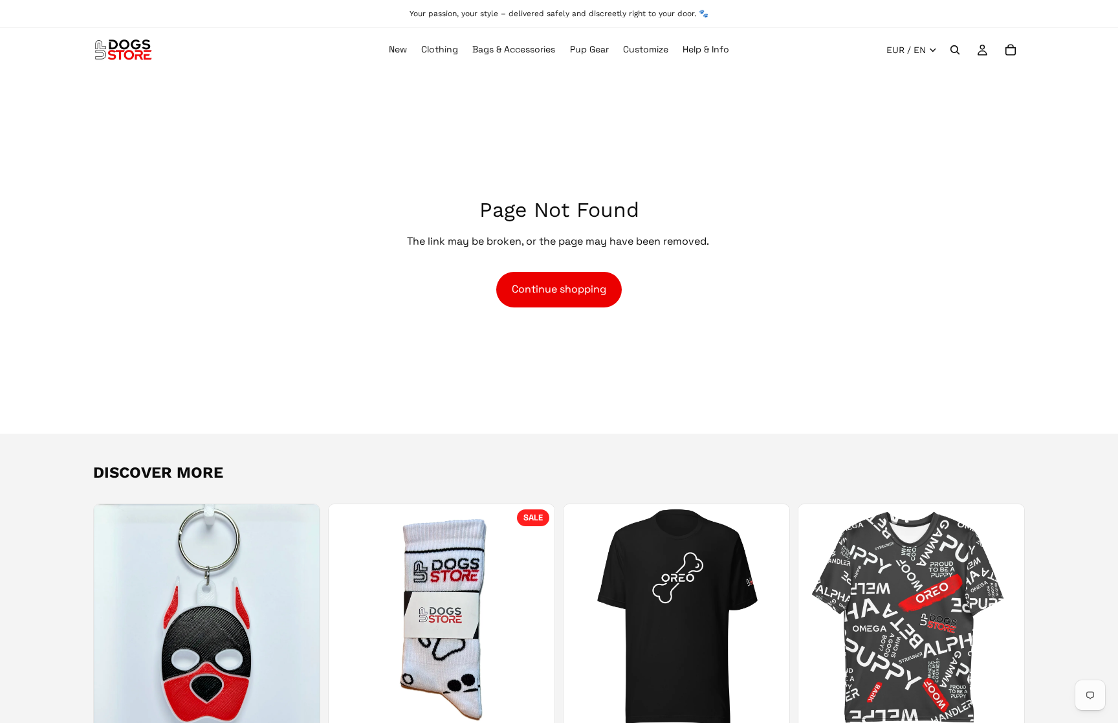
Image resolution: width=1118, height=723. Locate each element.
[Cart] (1010, 50)
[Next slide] (300, 617)
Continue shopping (559, 289)
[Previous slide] (113, 617)
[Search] (955, 50)
